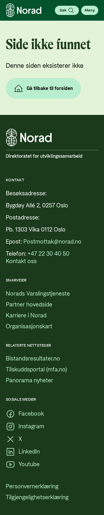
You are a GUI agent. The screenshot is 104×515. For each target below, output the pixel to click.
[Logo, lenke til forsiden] (24, 10)
